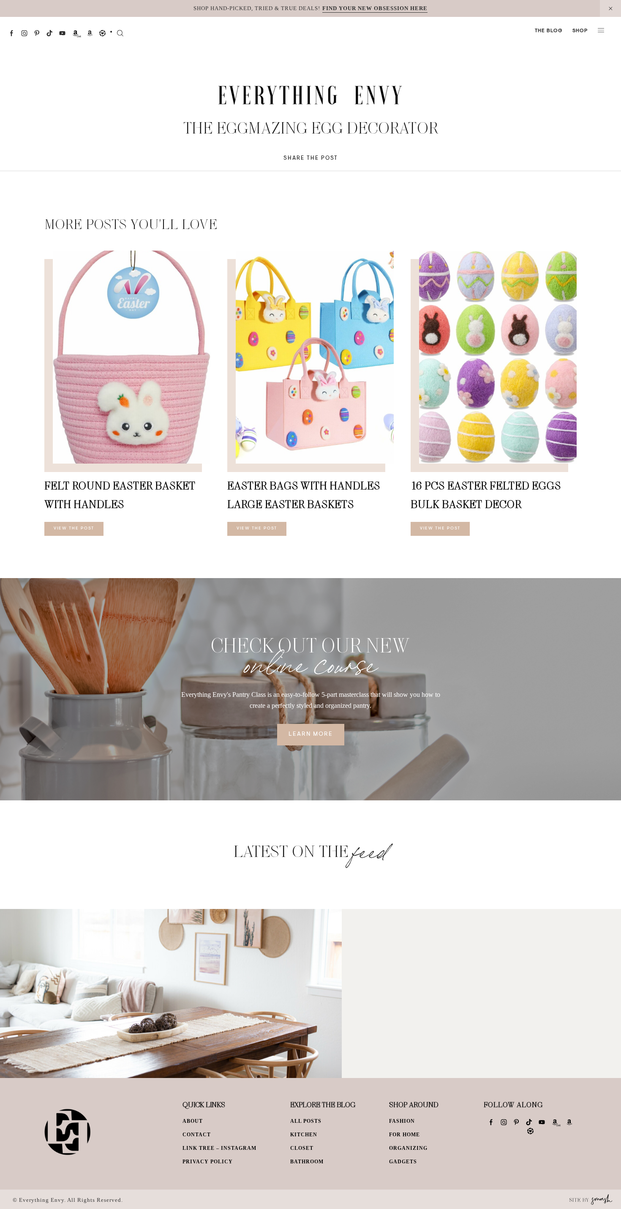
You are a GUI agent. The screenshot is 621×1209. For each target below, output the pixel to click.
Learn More (311, 734)
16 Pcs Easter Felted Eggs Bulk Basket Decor (486, 494)
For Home (404, 1135)
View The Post (74, 529)
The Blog (548, 30)
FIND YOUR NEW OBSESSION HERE (375, 8)
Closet (301, 1148)
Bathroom (307, 1162)
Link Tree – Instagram (219, 1148)
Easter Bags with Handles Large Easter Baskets (303, 494)
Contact (196, 1135)
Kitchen (303, 1135)
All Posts (305, 1121)
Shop (580, 30)
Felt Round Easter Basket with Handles (120, 494)
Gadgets (403, 1162)
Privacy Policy (207, 1162)
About (192, 1121)
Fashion (402, 1121)
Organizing (408, 1148)
